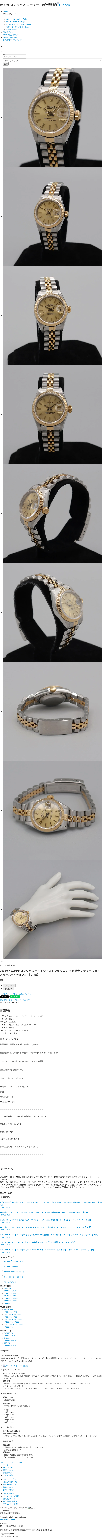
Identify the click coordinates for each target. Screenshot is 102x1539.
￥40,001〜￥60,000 (12, 1314)
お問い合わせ (12, 40)
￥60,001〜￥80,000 (12, 1317)
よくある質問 (10, 37)
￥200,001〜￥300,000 (13, 1324)
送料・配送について (11, 1484)
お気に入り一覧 (9, 1499)
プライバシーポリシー (12, 1504)
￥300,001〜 (9, 1327)
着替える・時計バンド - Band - (18, 27)
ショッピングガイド (11, 1479)
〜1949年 (8, 1288)
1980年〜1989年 (11, 1298)
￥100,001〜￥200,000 (13, 1322)
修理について (8, 1473)
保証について (8, 1470)
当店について (11, 35)
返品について (8, 1487)
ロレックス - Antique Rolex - (17, 19)
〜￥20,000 (8, 1309)
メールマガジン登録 (11, 1496)
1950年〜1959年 (11, 1291)
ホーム (8, 11)
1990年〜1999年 (11, 1301)
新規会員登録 (8, 1494)
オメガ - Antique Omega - (16, 22)
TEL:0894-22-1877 (7, 1520)
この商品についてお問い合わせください (15, 994)
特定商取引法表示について (13, 1501)
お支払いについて (10, 1482)
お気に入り (8, 988)
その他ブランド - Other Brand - (18, 24)
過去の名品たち (12, 30)
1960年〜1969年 (11, 1293)
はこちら (11, 1462)
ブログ (8, 32)
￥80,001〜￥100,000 (13, 1319)
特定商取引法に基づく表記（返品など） (15, 1000)
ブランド (9, 14)
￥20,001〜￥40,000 (12, 1312)
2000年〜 (8, 1303)
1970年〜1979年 (11, 1296)
